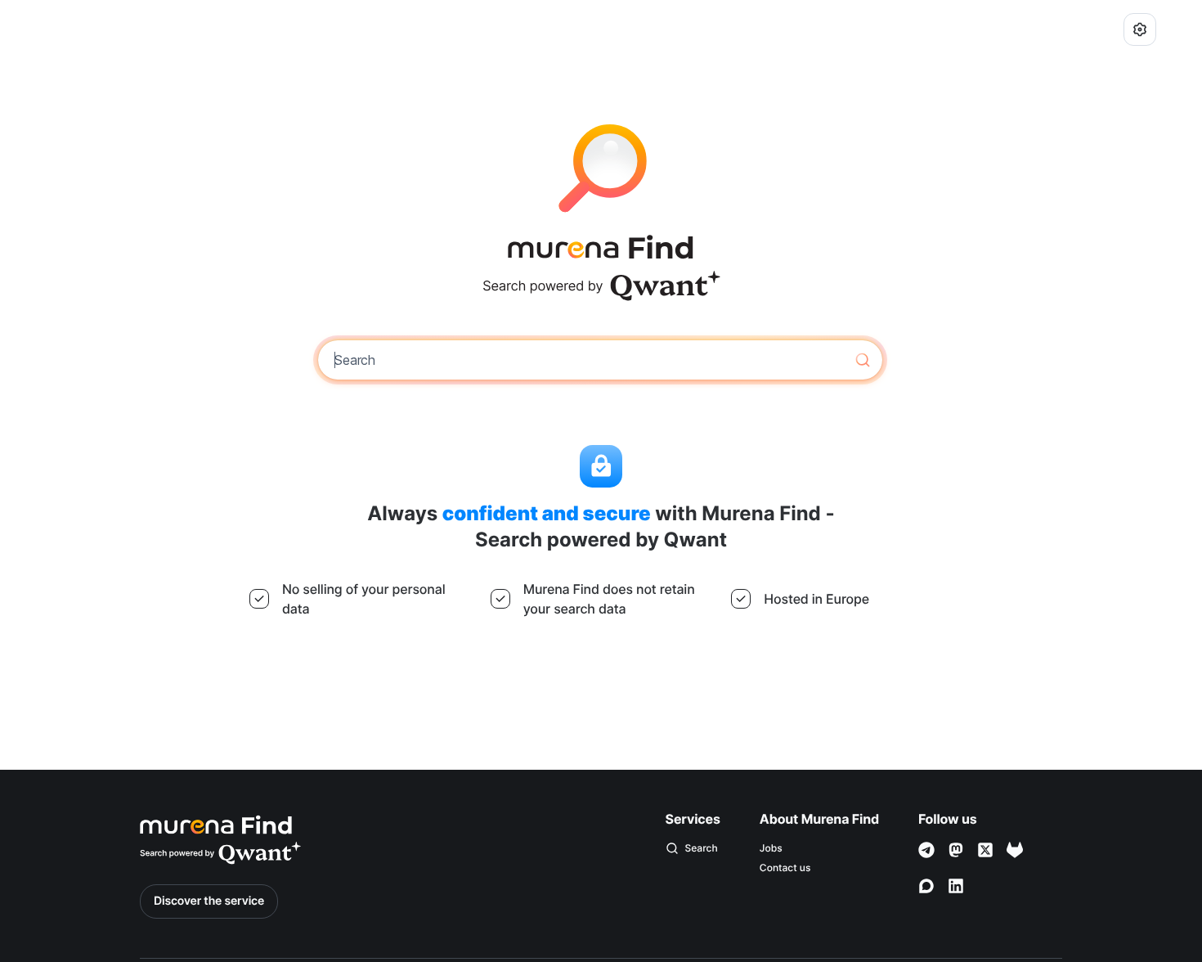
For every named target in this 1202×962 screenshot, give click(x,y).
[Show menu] (1140, 29)
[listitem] (819, 848)
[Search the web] (862, 360)
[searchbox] (588, 360)
